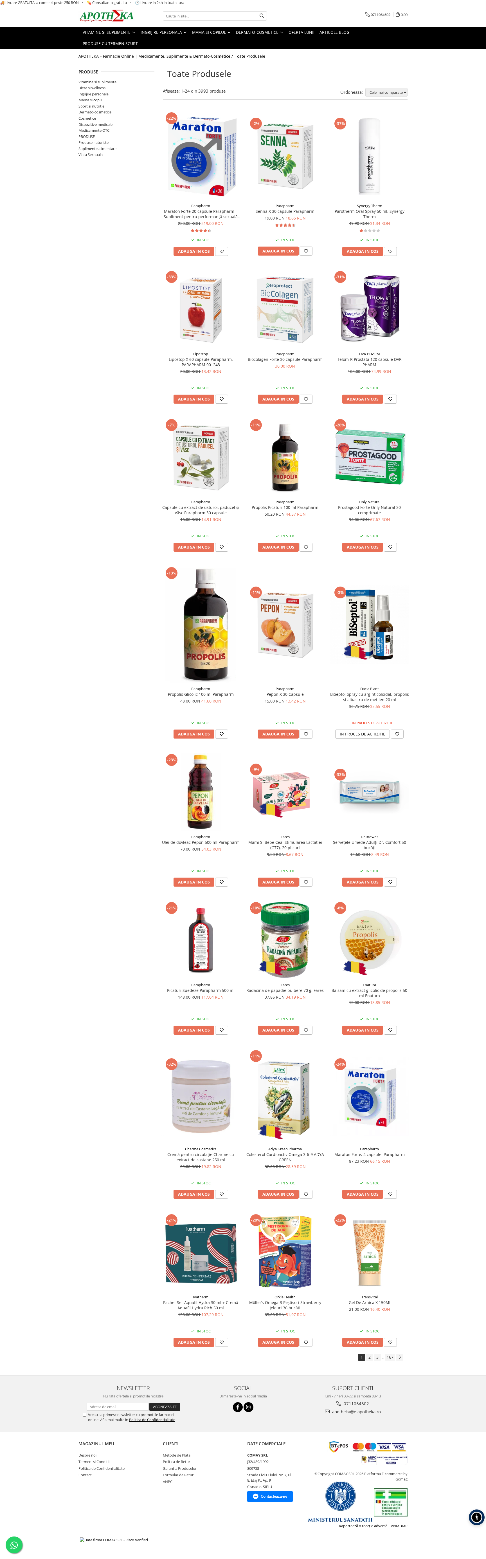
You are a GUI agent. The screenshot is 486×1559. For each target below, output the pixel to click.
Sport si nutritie (91, 106)
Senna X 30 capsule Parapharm (285, 211)
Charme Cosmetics (200, 1148)
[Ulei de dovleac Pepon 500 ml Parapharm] (200, 792)
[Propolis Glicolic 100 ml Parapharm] (200, 624)
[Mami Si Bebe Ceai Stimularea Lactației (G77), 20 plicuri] (285, 792)
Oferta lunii (301, 32)
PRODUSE (86, 136)
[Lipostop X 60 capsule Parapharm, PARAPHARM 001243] (200, 309)
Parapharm (200, 205)
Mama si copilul (91, 99)
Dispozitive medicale (95, 124)
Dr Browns (369, 836)
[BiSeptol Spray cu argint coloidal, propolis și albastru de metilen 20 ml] (369, 624)
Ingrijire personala (93, 94)
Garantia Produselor (180, 1468)
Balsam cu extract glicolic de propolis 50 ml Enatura (369, 993)
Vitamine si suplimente (97, 81)
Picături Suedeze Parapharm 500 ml (201, 990)
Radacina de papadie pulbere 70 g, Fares (285, 990)
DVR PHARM (369, 353)
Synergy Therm (369, 205)
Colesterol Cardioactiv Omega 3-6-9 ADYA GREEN (285, 1157)
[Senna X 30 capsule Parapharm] (285, 155)
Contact (85, 1474)
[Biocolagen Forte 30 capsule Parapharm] (285, 309)
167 (390, 1357)
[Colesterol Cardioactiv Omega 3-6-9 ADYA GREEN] (285, 1096)
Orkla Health (285, 1296)
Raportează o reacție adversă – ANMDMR (373, 1525)
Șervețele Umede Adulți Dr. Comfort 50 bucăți (369, 845)
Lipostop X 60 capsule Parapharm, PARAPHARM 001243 (201, 362)
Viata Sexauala (90, 154)
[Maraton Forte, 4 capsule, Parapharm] (369, 1096)
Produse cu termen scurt (110, 43)
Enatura (369, 984)
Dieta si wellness (91, 87)
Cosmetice (87, 118)
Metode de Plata (176, 1455)
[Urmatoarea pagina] (399, 1357)
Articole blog (334, 32)
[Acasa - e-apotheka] (106, 16)
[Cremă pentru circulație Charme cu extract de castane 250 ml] (200, 1096)
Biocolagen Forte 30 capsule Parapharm (285, 359)
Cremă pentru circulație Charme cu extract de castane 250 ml (200, 1157)
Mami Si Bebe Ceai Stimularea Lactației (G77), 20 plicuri (285, 845)
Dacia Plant (369, 688)
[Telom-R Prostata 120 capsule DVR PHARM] (369, 309)
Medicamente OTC (93, 130)
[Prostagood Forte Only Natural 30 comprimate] (369, 457)
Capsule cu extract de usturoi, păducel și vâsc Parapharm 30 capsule (200, 510)
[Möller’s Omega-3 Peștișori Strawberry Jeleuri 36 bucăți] (285, 1252)
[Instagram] (248, 1407)
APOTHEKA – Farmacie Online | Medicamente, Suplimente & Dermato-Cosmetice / (156, 56)
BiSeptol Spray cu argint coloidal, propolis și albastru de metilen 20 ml (369, 697)
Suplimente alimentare (97, 148)
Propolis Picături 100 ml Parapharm (285, 507)
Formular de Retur (178, 1474)
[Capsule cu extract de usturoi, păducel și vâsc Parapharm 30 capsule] (200, 457)
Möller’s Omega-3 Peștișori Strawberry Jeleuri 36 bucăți (285, 1305)
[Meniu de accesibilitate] (477, 1517)
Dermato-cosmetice (94, 112)
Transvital (369, 1296)
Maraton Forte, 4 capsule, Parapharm (369, 1154)
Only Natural (369, 501)
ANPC (167, 1481)
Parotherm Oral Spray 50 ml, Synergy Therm (369, 214)
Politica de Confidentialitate (152, 1419)
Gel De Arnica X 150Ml (369, 1302)
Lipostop (200, 353)
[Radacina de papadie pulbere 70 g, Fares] (285, 940)
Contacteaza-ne (274, 1496)
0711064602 (356, 1403)
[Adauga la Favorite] (221, 251)
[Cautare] (262, 16)
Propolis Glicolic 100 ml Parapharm (201, 694)
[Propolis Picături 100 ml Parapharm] (285, 457)
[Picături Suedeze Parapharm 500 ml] (200, 940)
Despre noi (87, 1455)
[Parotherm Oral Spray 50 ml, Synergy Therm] (369, 155)
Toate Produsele (250, 56)
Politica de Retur (176, 1461)
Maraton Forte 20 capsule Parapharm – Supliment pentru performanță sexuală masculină (201, 214)
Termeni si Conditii (93, 1461)
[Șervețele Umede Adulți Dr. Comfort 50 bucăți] (369, 792)
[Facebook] (238, 1407)
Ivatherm (200, 1296)
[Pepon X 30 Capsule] (285, 624)
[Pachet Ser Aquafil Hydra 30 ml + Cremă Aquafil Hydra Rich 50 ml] (200, 1252)
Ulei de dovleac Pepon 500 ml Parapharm (201, 842)
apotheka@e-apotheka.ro (356, 1411)
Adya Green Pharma (285, 1148)
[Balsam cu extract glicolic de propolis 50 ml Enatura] (369, 940)
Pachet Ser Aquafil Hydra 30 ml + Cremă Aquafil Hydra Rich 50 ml (200, 1305)
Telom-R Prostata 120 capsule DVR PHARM (369, 362)
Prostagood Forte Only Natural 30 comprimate (369, 510)
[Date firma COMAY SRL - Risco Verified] (114, 1540)
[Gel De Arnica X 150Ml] (369, 1252)
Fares (285, 836)
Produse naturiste (93, 142)
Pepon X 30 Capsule (285, 694)
